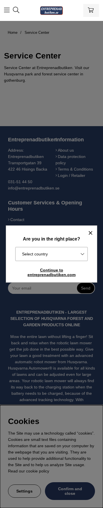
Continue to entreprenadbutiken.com (51, 272)
